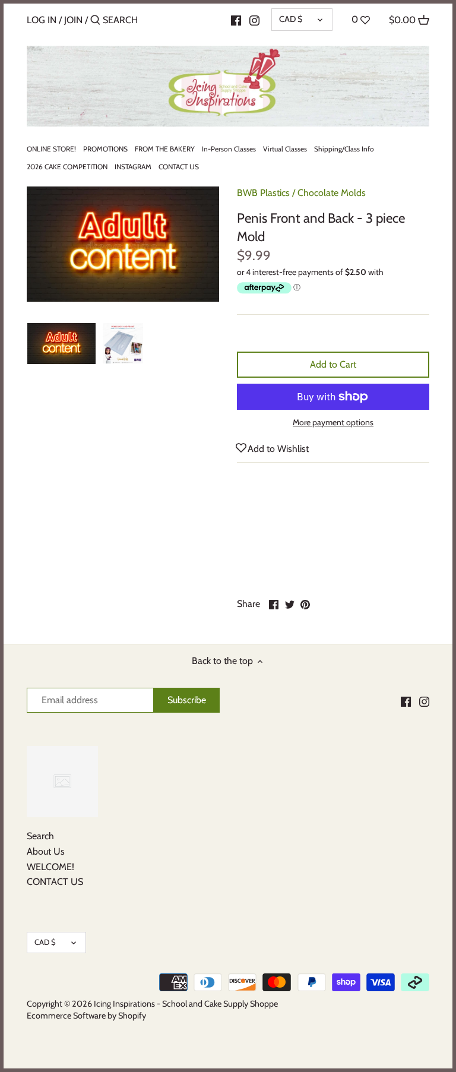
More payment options (333, 422)
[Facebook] (236, 19)
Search (40, 836)
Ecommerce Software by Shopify (86, 1015)
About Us (46, 851)
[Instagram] (254, 19)
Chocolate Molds (331, 192)
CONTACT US (55, 881)
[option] (61, 343)
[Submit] (95, 21)
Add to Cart (333, 364)
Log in (41, 20)
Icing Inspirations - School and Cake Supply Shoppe (186, 1003)
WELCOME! (50, 866)
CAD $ (290, 19)
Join (73, 20)
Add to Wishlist (278, 448)
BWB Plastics (263, 192)
